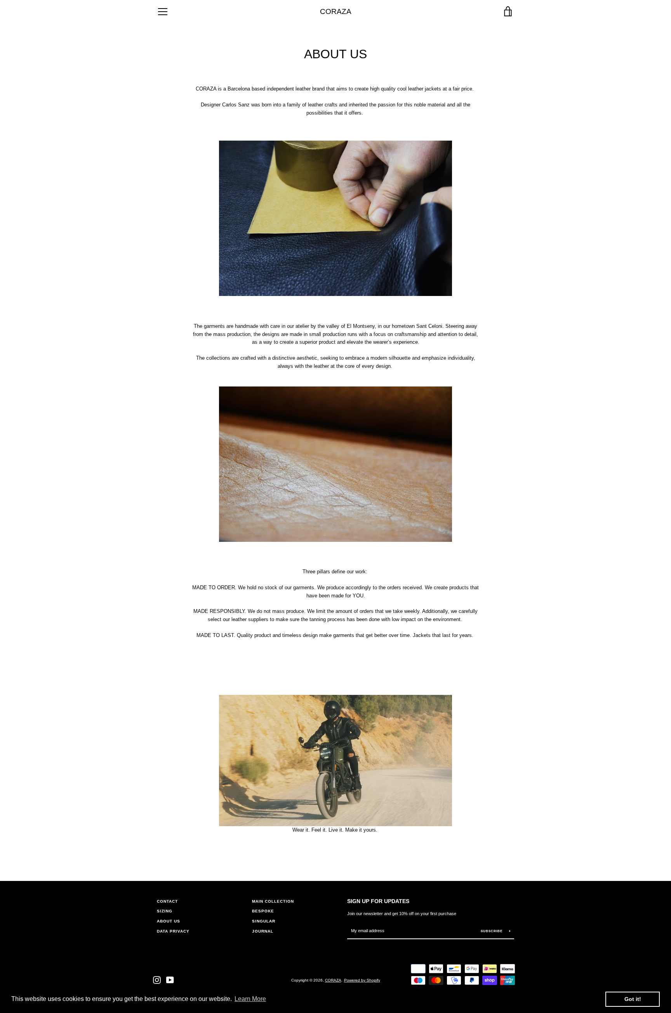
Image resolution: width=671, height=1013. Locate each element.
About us (168, 921)
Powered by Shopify (362, 980)
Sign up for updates (378, 901)
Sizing (164, 911)
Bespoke (263, 911)
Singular (263, 921)
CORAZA (335, 11)
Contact (167, 901)
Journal (262, 931)
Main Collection (273, 901)
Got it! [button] (632, 999)
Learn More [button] (250, 999)
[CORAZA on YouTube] (170, 980)
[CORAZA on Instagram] (157, 980)
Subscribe (492, 931)
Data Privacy (173, 931)
